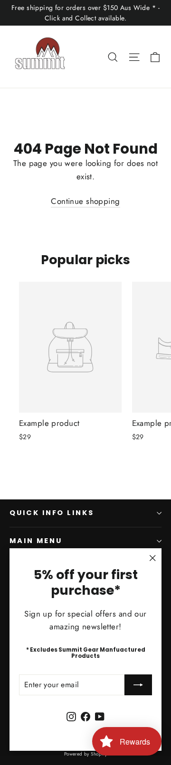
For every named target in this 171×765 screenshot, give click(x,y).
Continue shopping (85, 201)
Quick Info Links (52, 512)
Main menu (36, 540)
